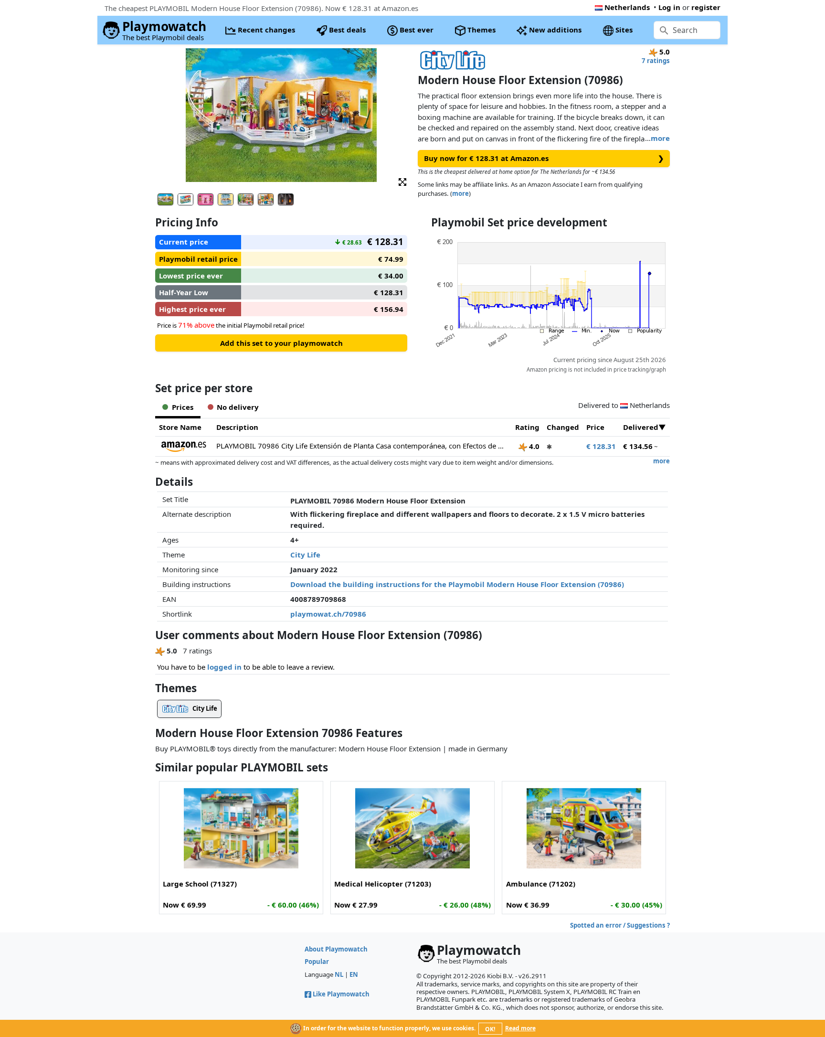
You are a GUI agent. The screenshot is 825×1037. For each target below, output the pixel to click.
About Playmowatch (336, 949)
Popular (317, 961)
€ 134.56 (638, 446)
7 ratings (656, 60)
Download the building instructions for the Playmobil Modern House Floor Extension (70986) (457, 584)
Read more (520, 1028)
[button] (402, 181)
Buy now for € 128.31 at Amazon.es (544, 158)
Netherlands (627, 7)
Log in (669, 7)
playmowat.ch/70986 (328, 614)
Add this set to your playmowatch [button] (281, 343)
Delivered (640, 427)
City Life (305, 554)
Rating (527, 427)
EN (353, 974)
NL (339, 974)
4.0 (533, 446)
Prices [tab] (182, 407)
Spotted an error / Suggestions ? (620, 925)
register (705, 7)
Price (595, 427)
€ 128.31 (601, 446)
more (660, 138)
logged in (224, 667)
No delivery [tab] (238, 407)
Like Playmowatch (341, 994)
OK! (490, 1029)
